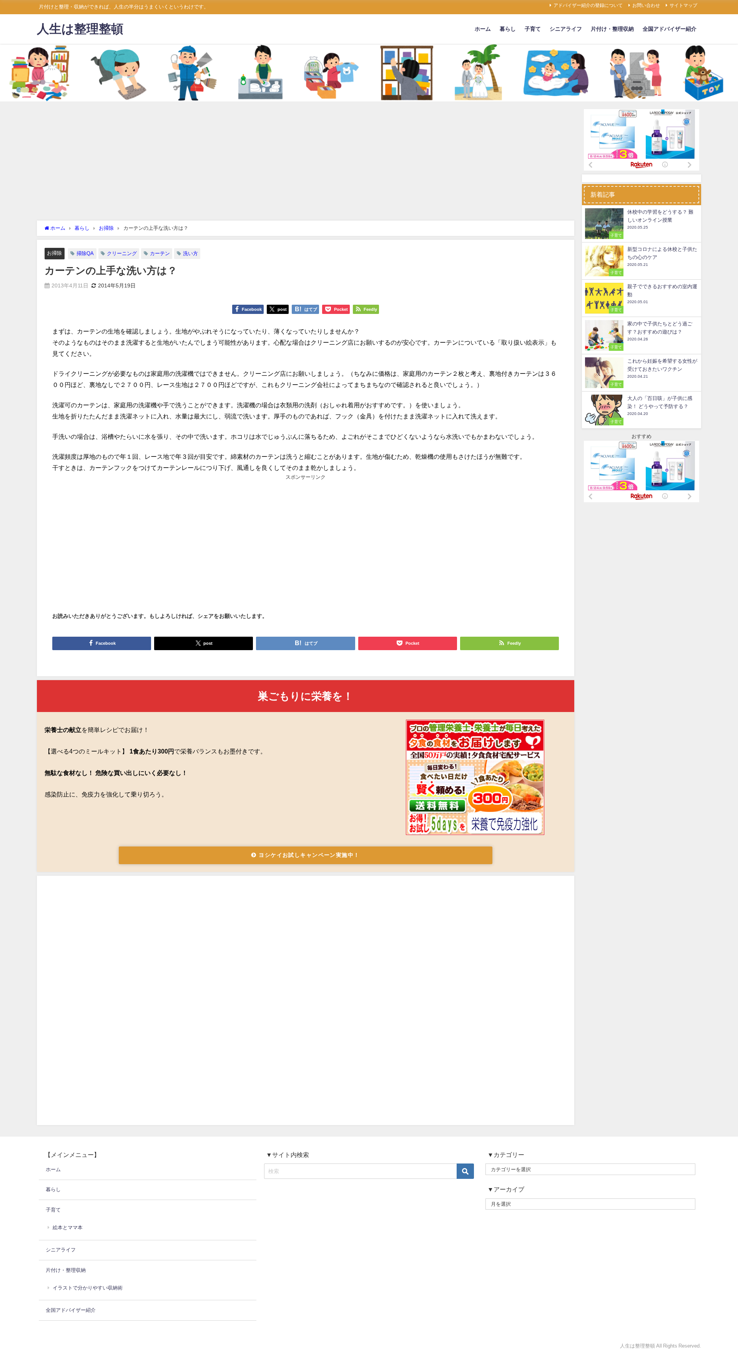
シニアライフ (566, 29)
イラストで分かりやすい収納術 (88, 1287)
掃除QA (85, 253)
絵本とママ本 (68, 1227)
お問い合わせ (646, 5)
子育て (533, 29)
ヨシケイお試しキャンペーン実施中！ (308, 855)
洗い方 (190, 253)
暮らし (508, 29)
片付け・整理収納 (612, 29)
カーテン (160, 253)
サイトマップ (683, 5)
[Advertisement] (305, 163)
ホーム (483, 29)
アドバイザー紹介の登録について (588, 5)
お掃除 (54, 253)
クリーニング (122, 253)
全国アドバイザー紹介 (669, 29)
